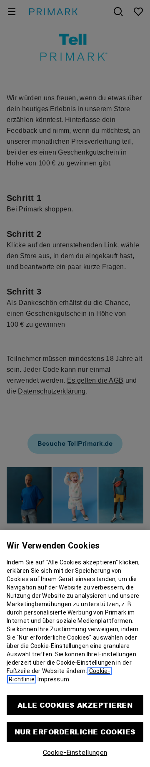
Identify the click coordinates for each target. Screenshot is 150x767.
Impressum (54, 679)
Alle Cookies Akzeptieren (75, 705)
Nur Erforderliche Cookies (75, 732)
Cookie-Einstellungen (75, 753)
